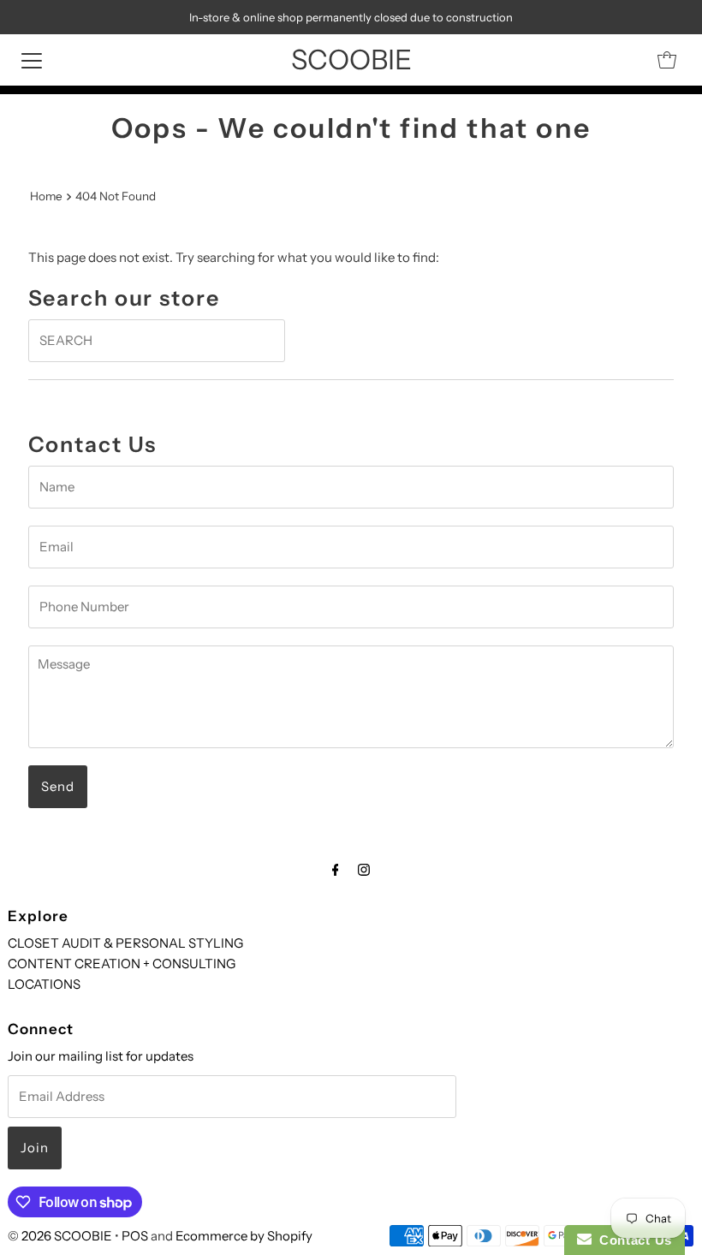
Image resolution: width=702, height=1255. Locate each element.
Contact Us (632, 1240)
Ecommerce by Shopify (244, 1236)
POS (135, 1236)
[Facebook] (335, 869)
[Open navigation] (32, 60)
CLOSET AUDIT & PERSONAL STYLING (125, 943)
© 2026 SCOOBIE (60, 1236)
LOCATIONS (44, 984)
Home (46, 196)
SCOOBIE (351, 59)
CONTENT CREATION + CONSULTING (121, 963)
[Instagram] (364, 869)
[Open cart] (667, 59)
